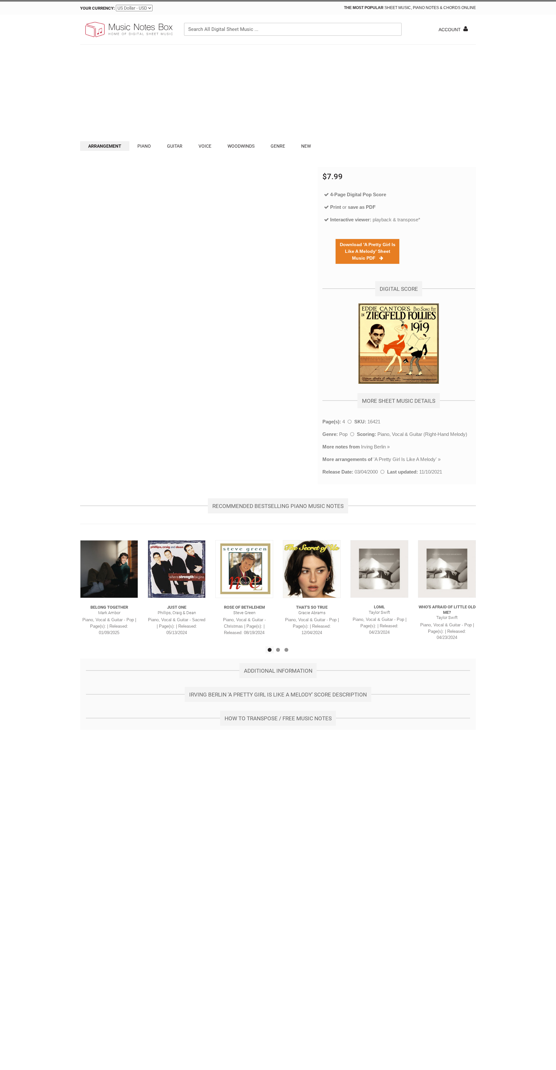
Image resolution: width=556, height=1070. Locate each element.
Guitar (174, 146)
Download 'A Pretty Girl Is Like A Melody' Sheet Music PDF (367, 251)
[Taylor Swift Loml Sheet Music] (379, 568)
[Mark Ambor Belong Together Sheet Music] (109, 569)
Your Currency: (97, 8)
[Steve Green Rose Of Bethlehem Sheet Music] (244, 569)
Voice (205, 146)
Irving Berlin (373, 446)
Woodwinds (241, 146)
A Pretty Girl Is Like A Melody (405, 459)
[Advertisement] (278, 93)
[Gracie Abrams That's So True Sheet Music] (311, 569)
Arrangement (104, 146)
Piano (144, 146)
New (306, 146)
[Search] (395, 29)
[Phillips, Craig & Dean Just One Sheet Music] (176, 569)
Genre (278, 146)
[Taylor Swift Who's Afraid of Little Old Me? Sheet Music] (447, 568)
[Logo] (128, 29)
